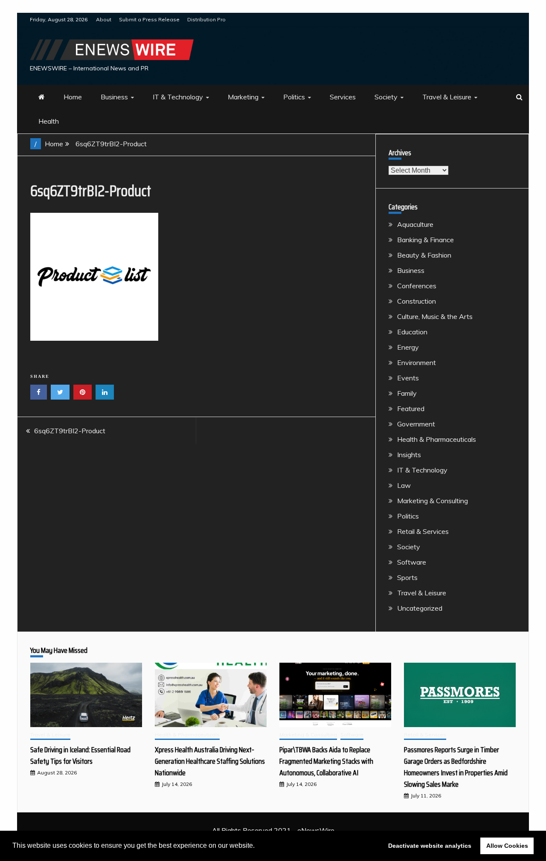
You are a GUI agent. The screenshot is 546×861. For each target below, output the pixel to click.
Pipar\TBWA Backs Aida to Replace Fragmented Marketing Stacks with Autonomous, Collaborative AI (326, 761)
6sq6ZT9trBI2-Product (69, 430)
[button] (257, 846)
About (103, 19)
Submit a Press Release (149, 19)
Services (343, 97)
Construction (416, 301)
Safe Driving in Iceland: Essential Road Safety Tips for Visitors (80, 755)
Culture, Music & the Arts (435, 316)
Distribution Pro (206, 19)
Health (48, 121)
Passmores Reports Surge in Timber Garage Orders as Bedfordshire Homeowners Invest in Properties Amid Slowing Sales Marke (456, 767)
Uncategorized (419, 608)
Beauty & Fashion (424, 255)
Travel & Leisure (446, 97)
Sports (407, 577)
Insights (409, 454)
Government (416, 424)
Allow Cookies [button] (507, 845)
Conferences (416, 285)
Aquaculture (415, 224)
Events (408, 378)
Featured (410, 408)
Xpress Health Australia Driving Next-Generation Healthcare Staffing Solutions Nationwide (210, 761)
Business (114, 97)
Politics (294, 97)
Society (386, 97)
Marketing (243, 97)
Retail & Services (423, 531)
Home (73, 97)
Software (411, 562)
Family (407, 393)
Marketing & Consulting (432, 500)
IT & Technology (178, 97)
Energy (408, 347)
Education (412, 332)
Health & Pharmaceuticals (436, 439)
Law (404, 485)
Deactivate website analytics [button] (429, 845)
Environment (416, 362)
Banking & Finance (425, 239)
